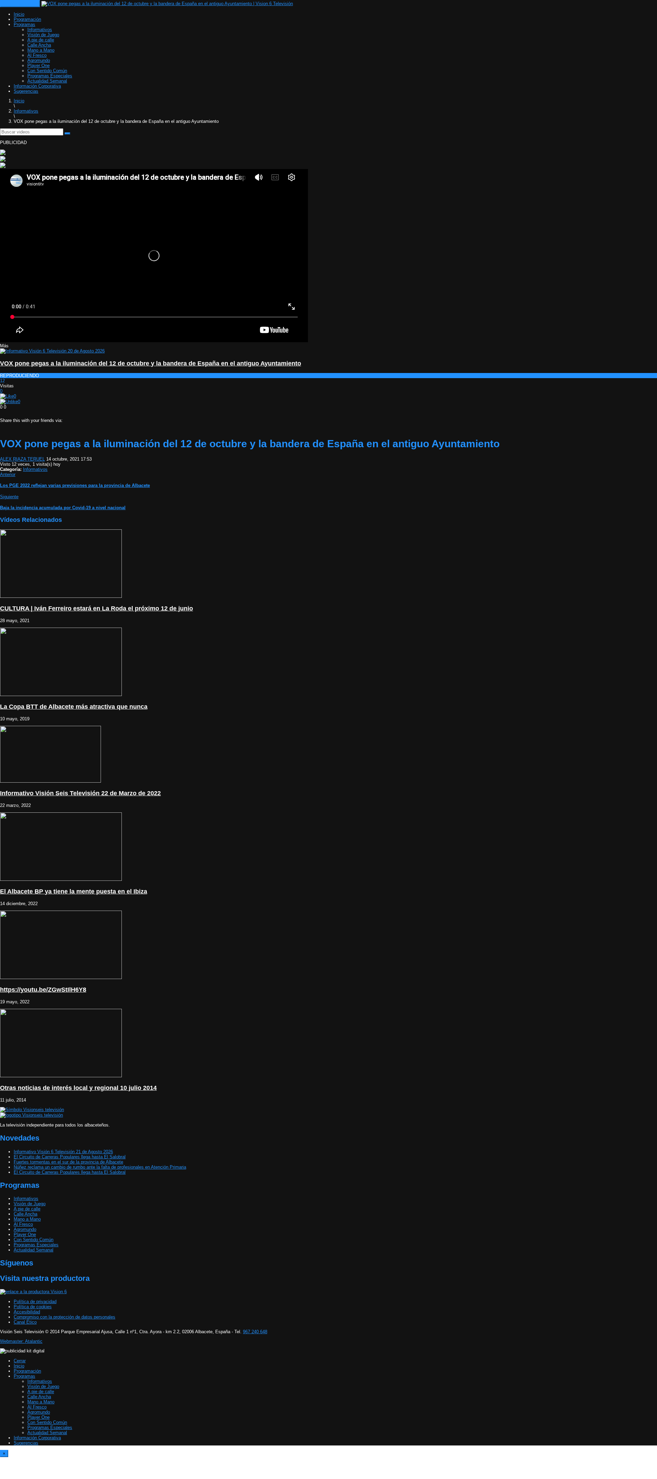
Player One (38, 65)
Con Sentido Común (47, 70)
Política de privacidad (35, 1301)
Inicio (19, 14)
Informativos (39, 29)
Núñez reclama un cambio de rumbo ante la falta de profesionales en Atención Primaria (100, 1167)
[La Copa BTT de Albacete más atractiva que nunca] (61, 694)
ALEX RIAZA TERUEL (22, 459)
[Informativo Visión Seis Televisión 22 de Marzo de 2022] (50, 781)
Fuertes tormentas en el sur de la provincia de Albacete (68, 1162)
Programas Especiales (49, 75)
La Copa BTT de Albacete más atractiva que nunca (73, 706)
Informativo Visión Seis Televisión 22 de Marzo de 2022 (80, 793)
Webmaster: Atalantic (21, 1341)
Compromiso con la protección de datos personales (64, 1317)
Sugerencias (26, 91)
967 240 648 (255, 1331)
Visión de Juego (43, 34)
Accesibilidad (27, 1311)
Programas (24, 24)
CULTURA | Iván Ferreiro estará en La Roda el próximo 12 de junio (96, 608)
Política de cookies (33, 1306)
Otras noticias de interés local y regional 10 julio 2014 (78, 1087)
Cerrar (20, 1360)
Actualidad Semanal (47, 80)
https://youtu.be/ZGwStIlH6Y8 (43, 989)
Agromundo (38, 60)
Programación (27, 19)
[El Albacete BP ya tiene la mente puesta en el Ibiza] (61, 879)
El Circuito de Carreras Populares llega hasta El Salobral (70, 1156)
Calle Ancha (39, 45)
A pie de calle (40, 39)
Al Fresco (37, 55)
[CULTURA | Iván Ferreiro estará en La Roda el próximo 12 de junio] (61, 596)
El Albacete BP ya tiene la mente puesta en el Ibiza (73, 891)
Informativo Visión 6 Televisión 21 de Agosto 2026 (63, 1151)
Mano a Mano (40, 50)
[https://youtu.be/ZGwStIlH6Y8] (61, 977)
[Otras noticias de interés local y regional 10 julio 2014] (61, 1075)
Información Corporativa (37, 86)
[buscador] (67, 133)
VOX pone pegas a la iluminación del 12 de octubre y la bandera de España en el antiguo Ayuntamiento (150, 363)
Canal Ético (25, 1322)
